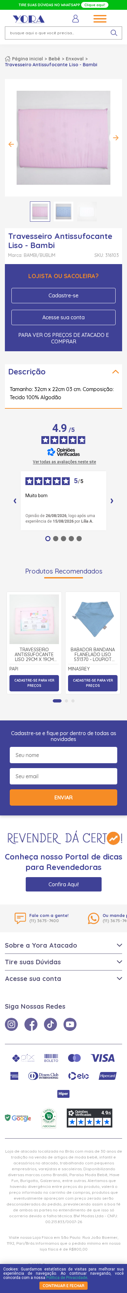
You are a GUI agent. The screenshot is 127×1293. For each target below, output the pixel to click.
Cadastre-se (63, 295)
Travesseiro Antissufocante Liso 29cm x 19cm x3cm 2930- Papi (34, 654)
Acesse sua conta (63, 317)
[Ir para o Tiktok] (50, 1024)
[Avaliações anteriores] (15, 500)
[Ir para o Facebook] (30, 1024)
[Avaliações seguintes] (112, 500)
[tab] (57, 700)
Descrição (27, 371)
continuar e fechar (63, 1285)
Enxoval (75, 59)
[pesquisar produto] (114, 33)
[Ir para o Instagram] (11, 1024)
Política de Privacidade (66, 1277)
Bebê (54, 59)
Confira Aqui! (64, 884)
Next (115, 137)
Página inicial (27, 59)
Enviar (63, 797)
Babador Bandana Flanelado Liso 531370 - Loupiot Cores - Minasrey (93, 654)
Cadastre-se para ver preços (34, 683)
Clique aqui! (94, 5)
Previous (11, 144)
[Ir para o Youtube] (70, 1024)
